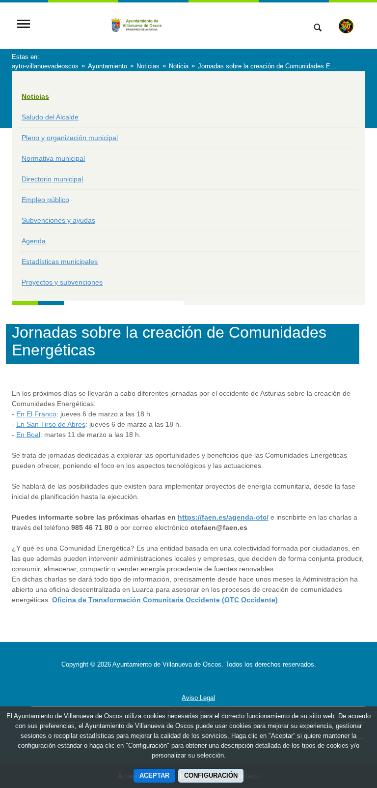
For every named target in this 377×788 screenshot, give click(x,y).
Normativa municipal (53, 158)
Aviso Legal (198, 697)
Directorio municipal (52, 179)
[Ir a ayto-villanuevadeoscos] (166, 24)
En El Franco (36, 414)
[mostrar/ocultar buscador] (317, 28)
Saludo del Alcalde (50, 117)
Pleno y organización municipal (70, 138)
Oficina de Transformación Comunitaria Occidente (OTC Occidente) (165, 600)
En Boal (28, 434)
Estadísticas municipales (60, 261)
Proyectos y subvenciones (62, 282)
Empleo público (45, 200)
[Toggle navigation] (23, 25)
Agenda (34, 241)
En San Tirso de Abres (50, 424)
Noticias (35, 96)
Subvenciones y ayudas (58, 220)
